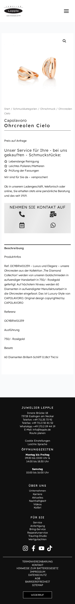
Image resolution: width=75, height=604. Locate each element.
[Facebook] (33, 548)
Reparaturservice (37, 532)
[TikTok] (49, 548)
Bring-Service (37, 529)
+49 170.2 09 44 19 (44, 426)
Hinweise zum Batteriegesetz (37, 568)
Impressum (37, 571)
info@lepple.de (42, 429)
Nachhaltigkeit (37, 500)
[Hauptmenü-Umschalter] (66, 11)
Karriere (37, 494)
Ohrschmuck (47, 108)
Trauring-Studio (37, 535)
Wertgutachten (37, 539)
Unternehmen (37, 490)
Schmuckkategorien (25, 108)
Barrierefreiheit (37, 581)
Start (7, 108)
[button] (64, 41)
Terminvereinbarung (37, 561)
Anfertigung (37, 525)
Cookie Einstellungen (37, 440)
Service (37, 522)
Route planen (37, 433)
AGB (37, 578)
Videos (37, 504)
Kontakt (37, 564)
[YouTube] (41, 548)
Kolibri (37, 507)
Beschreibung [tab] (14, 248)
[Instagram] (25, 548)
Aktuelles (37, 497)
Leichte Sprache (37, 444)
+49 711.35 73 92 (42, 419)
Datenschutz (37, 574)
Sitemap (37, 585)
